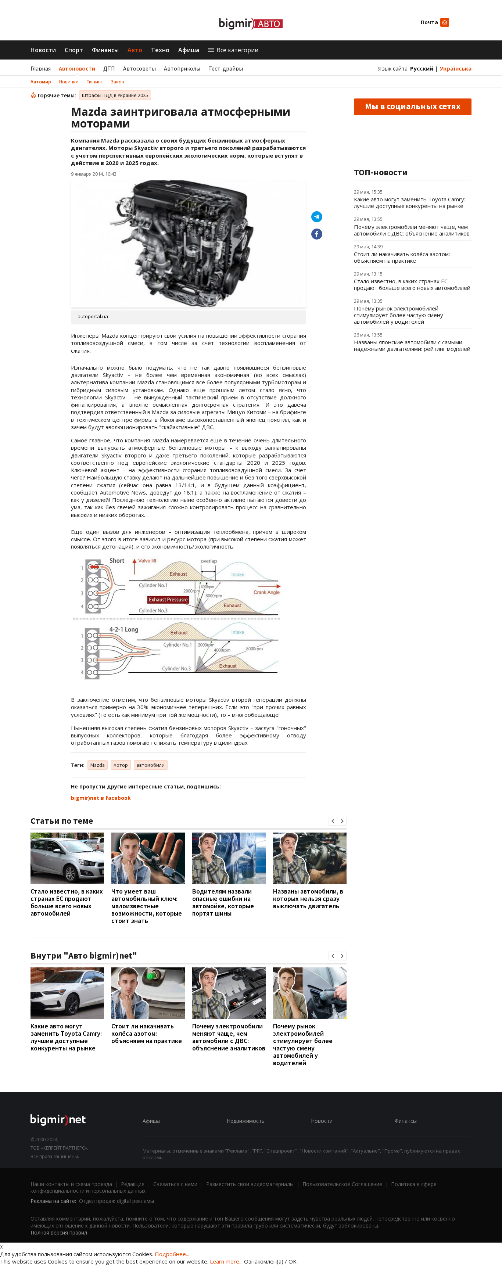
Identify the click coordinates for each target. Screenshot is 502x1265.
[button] (333, 821)
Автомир (41, 81)
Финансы (105, 50)
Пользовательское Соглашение (342, 1183)
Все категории (237, 50)
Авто (135, 50)
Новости (43, 50)
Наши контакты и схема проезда (71, 1183)
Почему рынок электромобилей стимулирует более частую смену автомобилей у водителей (303, 1044)
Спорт (74, 50)
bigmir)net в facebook (101, 797)
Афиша (188, 50)
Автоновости (77, 68)
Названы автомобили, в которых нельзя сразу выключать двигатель (308, 898)
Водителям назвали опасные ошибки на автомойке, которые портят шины (223, 902)
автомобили (151, 765)
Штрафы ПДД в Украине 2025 (115, 95)
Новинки (69, 81)
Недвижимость (246, 1120)
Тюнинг (95, 81)
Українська (455, 68)
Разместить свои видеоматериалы (250, 1183)
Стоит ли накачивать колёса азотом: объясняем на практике (146, 1033)
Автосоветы (139, 68)
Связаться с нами (175, 1183)
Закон (117, 81)
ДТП (109, 68)
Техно (160, 50)
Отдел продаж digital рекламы (116, 1200)
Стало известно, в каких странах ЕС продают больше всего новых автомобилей (67, 902)
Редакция (132, 1183)
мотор (121, 765)
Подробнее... (172, 1254)
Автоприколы (182, 68)
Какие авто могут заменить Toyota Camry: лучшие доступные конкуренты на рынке (66, 1037)
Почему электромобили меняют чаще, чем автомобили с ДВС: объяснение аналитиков (228, 1037)
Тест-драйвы (225, 68)
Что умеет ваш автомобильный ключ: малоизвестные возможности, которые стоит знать (146, 906)
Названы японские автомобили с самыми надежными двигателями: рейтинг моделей (412, 345)
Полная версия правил (59, 1232)
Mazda (97, 765)
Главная (41, 68)
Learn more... (226, 1261)
